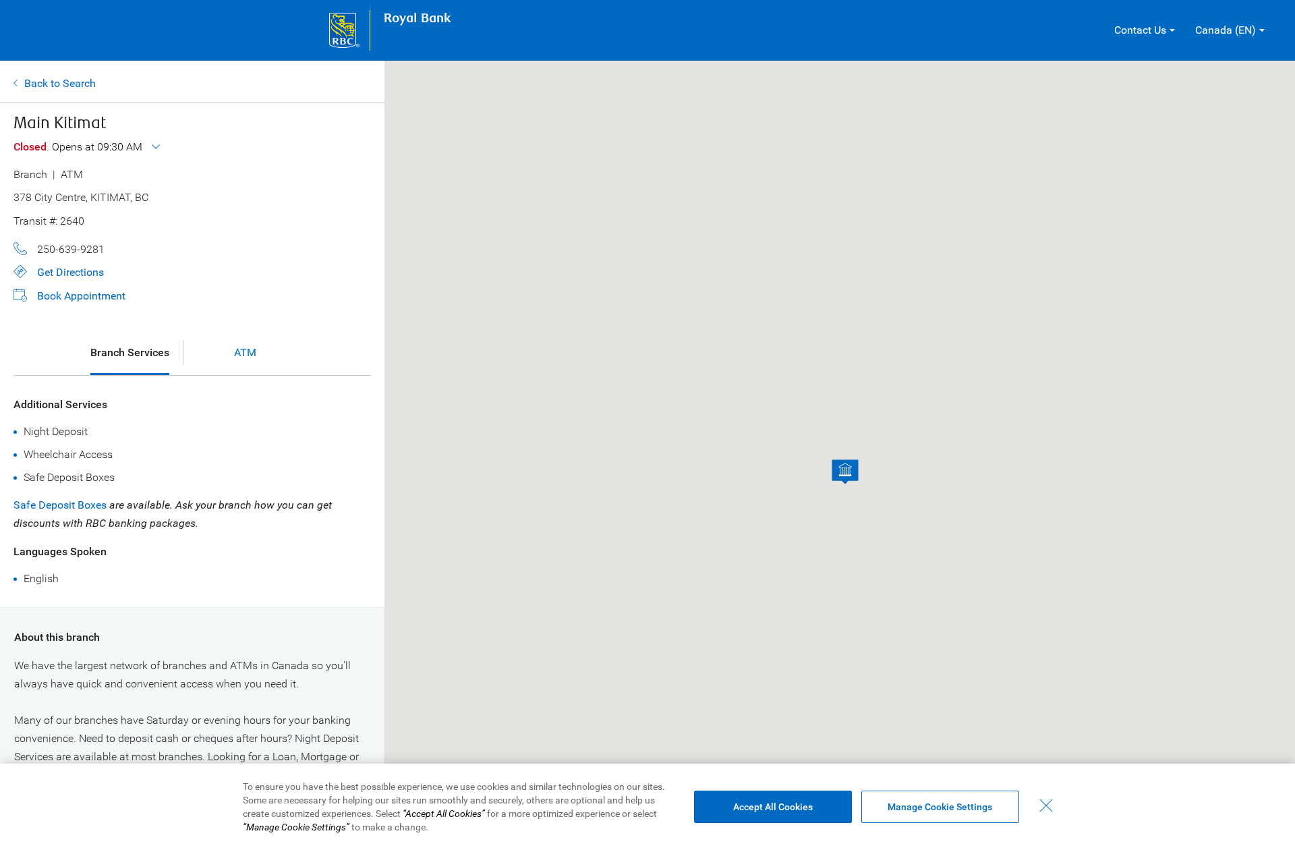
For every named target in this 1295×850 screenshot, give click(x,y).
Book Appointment (81, 295)
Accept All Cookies (773, 806)
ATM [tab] (245, 352)
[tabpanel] (192, 491)
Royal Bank (417, 18)
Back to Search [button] (60, 83)
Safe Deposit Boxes (60, 505)
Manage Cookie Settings (940, 806)
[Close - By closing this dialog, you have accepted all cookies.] (1046, 805)
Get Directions (70, 272)
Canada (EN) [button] (1225, 30)
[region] (647, 807)
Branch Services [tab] (129, 352)
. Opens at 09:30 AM (79, 146)
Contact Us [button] (1140, 30)
